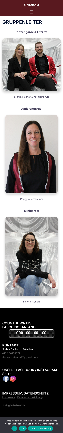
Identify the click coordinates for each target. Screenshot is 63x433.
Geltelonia (31, 5)
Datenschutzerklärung (41, 428)
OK (14, 428)
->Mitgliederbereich (13, 405)
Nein (22, 428)
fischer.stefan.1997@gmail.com (20, 357)
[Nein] (59, 424)
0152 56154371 (11, 353)
